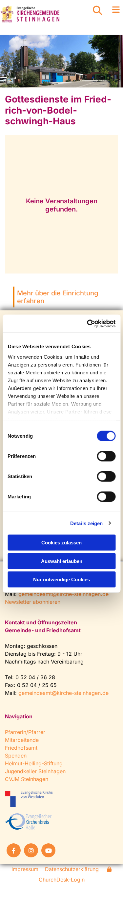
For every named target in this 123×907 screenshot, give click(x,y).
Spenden (16, 755)
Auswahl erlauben (61, 561)
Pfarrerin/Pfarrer (25, 732)
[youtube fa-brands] (48, 850)
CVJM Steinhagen (26, 779)
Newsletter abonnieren (32, 602)
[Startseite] (41, 14)
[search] (97, 10)
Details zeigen (86, 523)
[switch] (106, 456)
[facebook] (13, 850)
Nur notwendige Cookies (61, 579)
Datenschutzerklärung (72, 869)
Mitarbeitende (22, 740)
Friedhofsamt (21, 747)
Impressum (24, 869)
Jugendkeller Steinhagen (35, 771)
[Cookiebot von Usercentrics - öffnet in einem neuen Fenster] (87, 323)
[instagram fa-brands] (31, 850)
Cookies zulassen (61, 542)
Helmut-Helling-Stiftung (34, 763)
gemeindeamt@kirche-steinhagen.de (63, 594)
